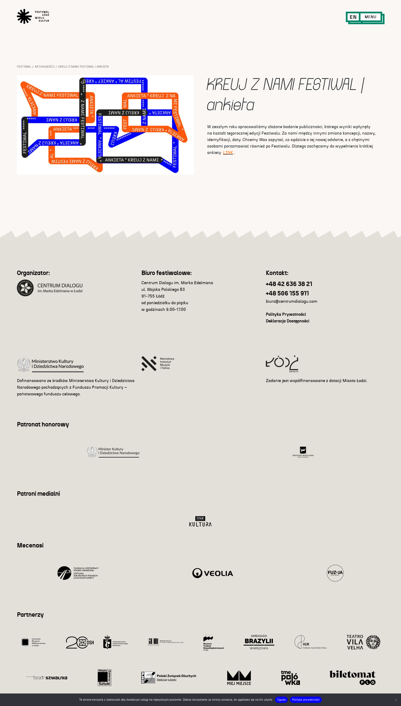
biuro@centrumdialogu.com (291, 301)
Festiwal (24, 66)
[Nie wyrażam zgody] (396, 700)
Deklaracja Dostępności (287, 321)
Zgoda (281, 699)
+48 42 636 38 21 (289, 284)
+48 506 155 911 (287, 294)
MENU (370, 17)
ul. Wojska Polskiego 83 (163, 289)
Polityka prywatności (306, 699)
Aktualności (45, 66)
